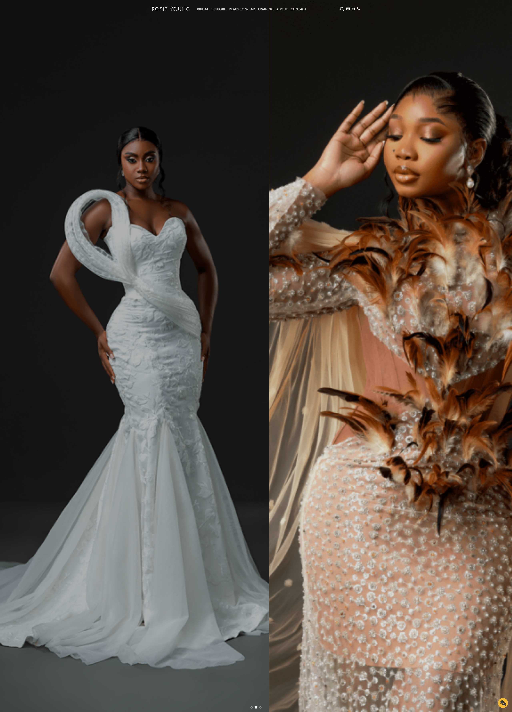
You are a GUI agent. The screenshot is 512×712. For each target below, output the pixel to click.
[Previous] (15, 356)
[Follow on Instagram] (348, 9)
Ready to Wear (242, 9)
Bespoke (218, 9)
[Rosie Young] (171, 9)
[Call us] (358, 9)
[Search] (342, 9)
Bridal (203, 9)
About (282, 9)
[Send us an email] (353, 9)
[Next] (496, 356)
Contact (299, 9)
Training (266, 9)
